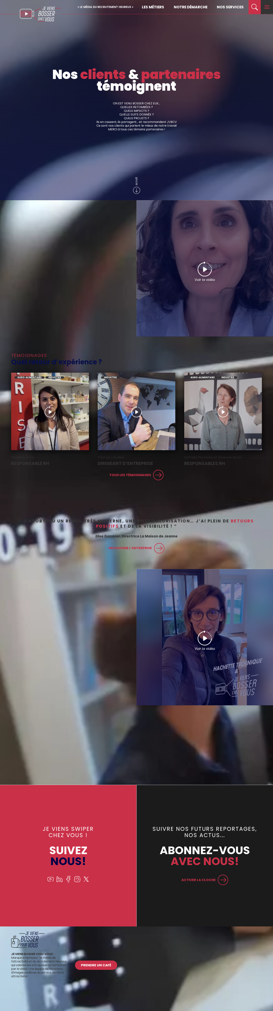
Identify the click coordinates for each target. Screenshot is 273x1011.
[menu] (267, 7)
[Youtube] (50, 881)
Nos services (230, 7)
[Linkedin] (59, 881)
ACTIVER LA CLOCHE (198, 880)
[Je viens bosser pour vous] (28, 947)
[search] (254, 7)
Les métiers (153, 7)
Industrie (54, 377)
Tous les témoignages (130, 475)
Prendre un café (96, 965)
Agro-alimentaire (29, 377)
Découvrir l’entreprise (130, 548)
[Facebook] (68, 881)
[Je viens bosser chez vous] (40, 14)
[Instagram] (77, 881)
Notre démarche (190, 7)
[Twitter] (86, 881)
